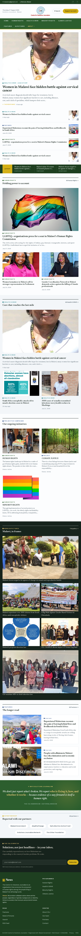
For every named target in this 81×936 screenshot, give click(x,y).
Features (8, 26)
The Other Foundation (55, 832)
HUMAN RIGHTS (10, 458)
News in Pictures (8, 916)
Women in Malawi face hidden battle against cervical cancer (27, 114)
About (31, 26)
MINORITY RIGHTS (11, 505)
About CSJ (46, 912)
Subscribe (72, 862)
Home (6, 21)
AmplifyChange (38, 826)
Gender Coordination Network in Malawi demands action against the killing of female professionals (60, 284)
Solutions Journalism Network (28, 832)
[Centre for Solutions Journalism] (40, 11)
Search (5, 919)
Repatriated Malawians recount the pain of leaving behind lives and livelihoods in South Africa (60, 724)
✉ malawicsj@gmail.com (10, 2)
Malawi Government (18, 826)
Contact (45, 923)
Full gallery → (74, 528)
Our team (45, 916)
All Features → (73, 707)
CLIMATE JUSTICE (50, 458)
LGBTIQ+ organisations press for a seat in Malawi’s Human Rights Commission (35, 142)
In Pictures (20, 26)
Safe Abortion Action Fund (60, 826)
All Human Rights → (72, 180)
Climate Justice (65, 21)
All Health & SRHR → (71, 302)
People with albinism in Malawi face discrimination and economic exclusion (59, 756)
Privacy (71, 933)
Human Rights (17, 21)
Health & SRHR (32, 21)
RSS (77, 933)
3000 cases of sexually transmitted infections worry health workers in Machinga (56, 403)
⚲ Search (57, 11)
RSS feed (6, 923)
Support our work (70, 11)
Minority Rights (48, 21)
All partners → (73, 816)
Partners (45, 919)
